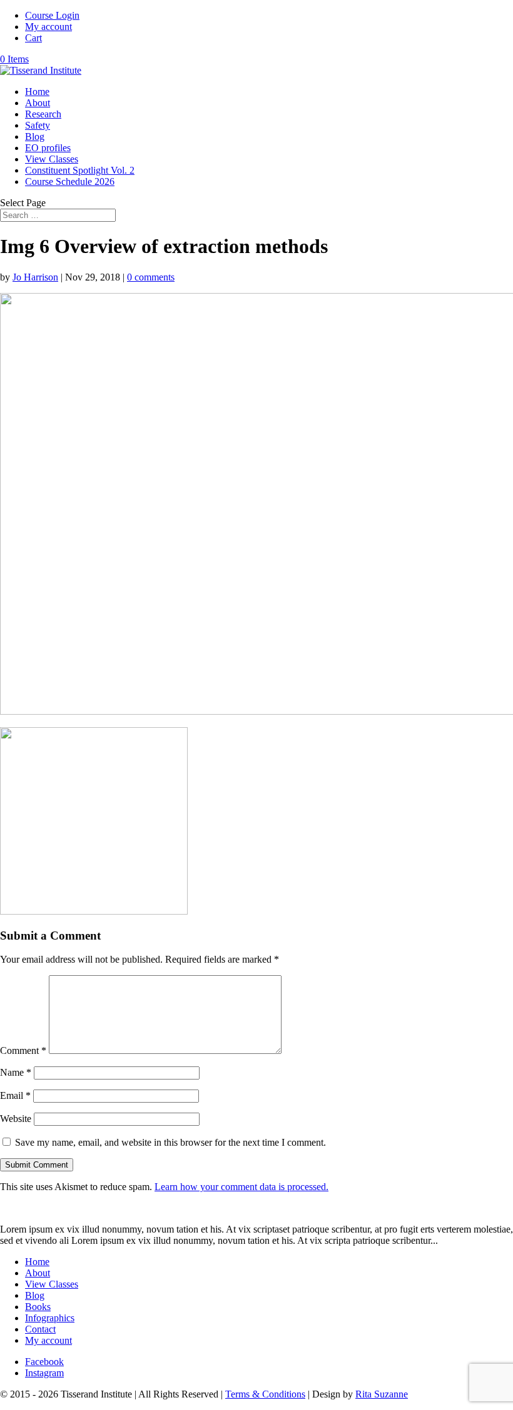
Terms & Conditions (265, 1394)
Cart (33, 37)
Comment (23, 1050)
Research (43, 114)
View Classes (51, 159)
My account (48, 26)
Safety (37, 125)
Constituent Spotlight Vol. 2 (80, 170)
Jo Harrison (35, 277)
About (37, 102)
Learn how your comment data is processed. (241, 1186)
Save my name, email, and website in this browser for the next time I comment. (170, 1142)
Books (38, 1306)
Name (15, 1072)
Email (15, 1095)
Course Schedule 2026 (69, 181)
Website (15, 1118)
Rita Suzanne (381, 1394)
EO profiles (48, 147)
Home (37, 91)
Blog (34, 136)
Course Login (52, 15)
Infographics (49, 1318)
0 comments (151, 277)
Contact (40, 1329)
